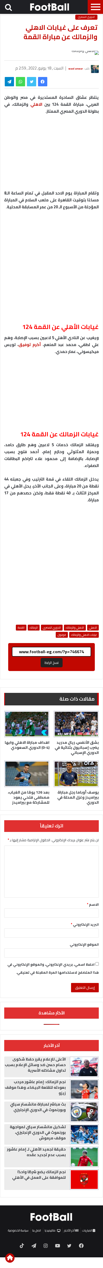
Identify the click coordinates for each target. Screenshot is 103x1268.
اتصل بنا (36, 1230)
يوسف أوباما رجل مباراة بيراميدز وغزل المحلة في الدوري (78, 797)
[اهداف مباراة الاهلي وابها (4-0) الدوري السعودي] (26, 724)
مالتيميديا (50, 1230)
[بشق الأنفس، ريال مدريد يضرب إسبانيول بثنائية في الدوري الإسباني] (76, 724)
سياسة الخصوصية (18, 1230)
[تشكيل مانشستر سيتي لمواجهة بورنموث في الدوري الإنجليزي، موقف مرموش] (84, 1134)
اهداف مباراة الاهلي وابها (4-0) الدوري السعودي (27, 745)
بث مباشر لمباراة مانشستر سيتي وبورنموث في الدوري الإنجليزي (38, 1107)
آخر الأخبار (69, 1230)
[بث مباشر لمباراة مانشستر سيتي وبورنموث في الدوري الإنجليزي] (84, 1112)
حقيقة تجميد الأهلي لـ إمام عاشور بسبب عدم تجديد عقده (36, 1152)
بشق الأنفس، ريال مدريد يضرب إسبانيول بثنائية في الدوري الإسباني (77, 747)
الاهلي (36, 104)
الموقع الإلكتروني (84, 944)
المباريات (87, 1230)
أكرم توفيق (29, 344)
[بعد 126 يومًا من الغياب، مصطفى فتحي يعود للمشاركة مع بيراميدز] (26, 774)
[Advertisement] (51, 269)
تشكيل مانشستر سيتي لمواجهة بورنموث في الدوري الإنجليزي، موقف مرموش (38, 1132)
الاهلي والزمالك (75, 627)
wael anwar (75, 68)
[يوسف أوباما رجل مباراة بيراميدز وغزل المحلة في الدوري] (76, 774)
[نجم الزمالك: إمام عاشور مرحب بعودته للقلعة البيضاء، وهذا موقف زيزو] (84, 1089)
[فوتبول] (50, 6)
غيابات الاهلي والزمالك (84, 634)
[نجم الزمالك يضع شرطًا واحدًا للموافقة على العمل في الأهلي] (84, 1179)
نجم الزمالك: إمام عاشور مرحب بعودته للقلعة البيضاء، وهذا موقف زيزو (35, 1087)
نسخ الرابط (52, 662)
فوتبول (62, 634)
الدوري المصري (86, 17)
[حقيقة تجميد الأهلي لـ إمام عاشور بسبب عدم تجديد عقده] (84, 1157)
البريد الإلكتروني (85, 924)
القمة (21, 627)
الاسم (93, 904)
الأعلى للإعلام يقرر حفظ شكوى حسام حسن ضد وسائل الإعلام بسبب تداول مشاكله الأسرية (35, 1065)
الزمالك (34, 627)
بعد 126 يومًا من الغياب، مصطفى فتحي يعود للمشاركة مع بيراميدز (28, 797)
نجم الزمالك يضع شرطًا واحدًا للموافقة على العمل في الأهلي (39, 1174)
